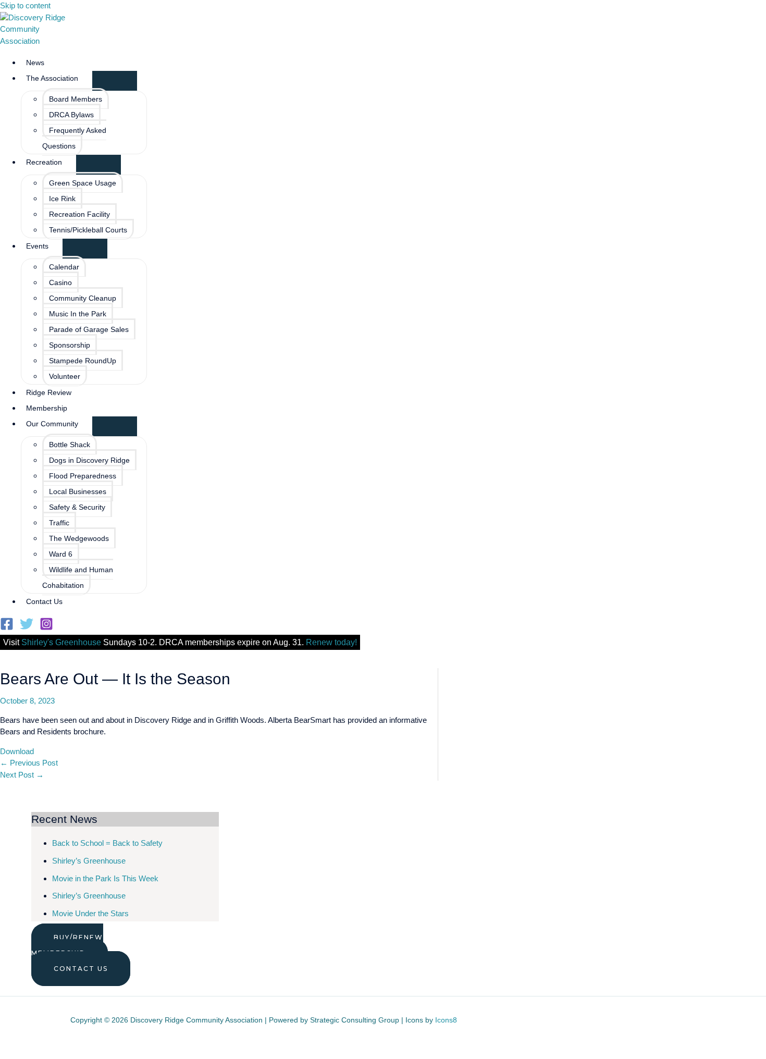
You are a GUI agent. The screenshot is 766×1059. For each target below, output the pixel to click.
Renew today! (331, 642)
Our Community (52, 424)
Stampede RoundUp (82, 360)
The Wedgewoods (79, 538)
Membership (46, 408)
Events (37, 246)
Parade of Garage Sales (89, 329)
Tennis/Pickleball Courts (88, 230)
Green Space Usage (82, 183)
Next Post (22, 774)
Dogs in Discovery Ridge (89, 460)
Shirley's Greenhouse (61, 642)
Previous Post (29, 762)
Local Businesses (77, 491)
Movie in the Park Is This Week (105, 878)
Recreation (44, 162)
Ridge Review (48, 392)
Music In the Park (77, 314)
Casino (60, 282)
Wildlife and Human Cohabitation (77, 577)
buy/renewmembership (67, 945)
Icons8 (446, 1020)
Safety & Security (77, 507)
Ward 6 (60, 554)
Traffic (59, 523)
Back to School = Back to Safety (107, 843)
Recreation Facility (79, 214)
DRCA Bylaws (71, 114)
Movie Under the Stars (90, 913)
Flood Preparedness (82, 476)
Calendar (64, 267)
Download (17, 751)
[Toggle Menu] (114, 81)
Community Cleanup (82, 298)
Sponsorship (69, 345)
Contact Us (44, 601)
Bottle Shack (69, 444)
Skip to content (25, 5)
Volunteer (64, 376)
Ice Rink (62, 198)
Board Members (75, 99)
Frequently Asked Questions (74, 138)
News (35, 62)
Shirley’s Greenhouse (89, 860)
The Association (52, 78)
